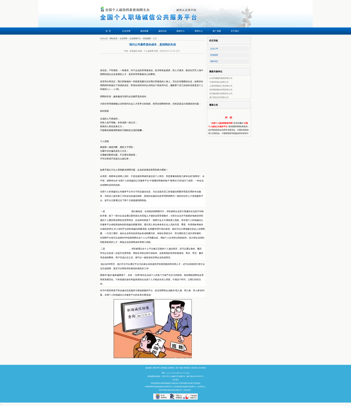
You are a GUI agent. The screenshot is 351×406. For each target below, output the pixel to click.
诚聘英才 (171, 368)
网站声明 (156, 368)
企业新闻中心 (135, 38)
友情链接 (164, 368)
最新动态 (214, 61)
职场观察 (147, 38)
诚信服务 (148, 368)
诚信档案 (144, 31)
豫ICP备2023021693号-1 (195, 376)
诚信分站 (162, 31)
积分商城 (202, 368)
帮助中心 (199, 31)
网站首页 (113, 38)
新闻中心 (180, 31)
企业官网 (126, 31)
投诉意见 (194, 368)
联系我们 (187, 368)
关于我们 (235, 31)
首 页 (108, 31)
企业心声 (214, 49)
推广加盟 (217, 31)
